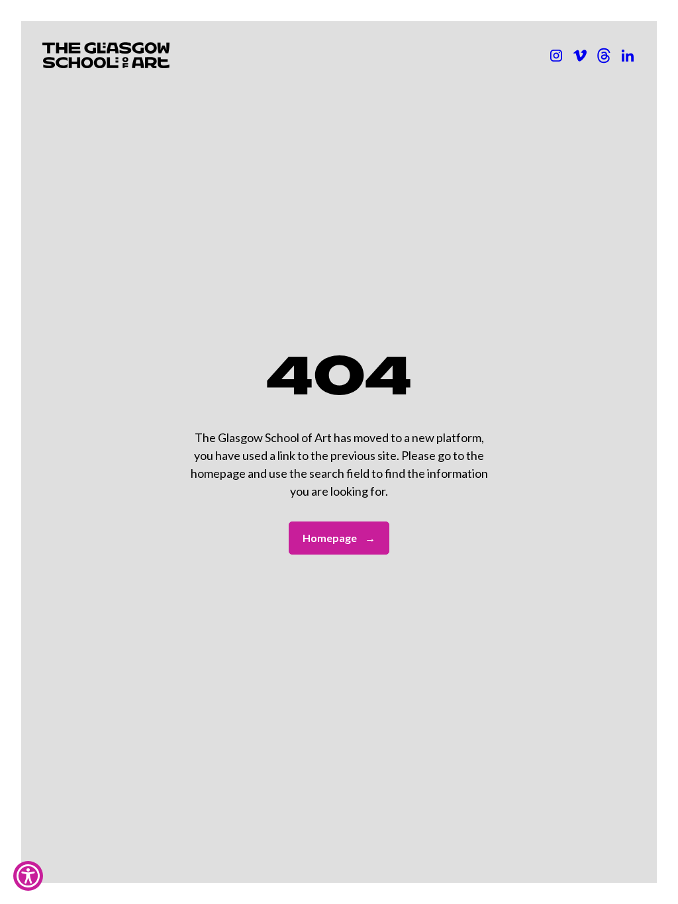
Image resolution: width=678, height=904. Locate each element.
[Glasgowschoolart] (556, 56)
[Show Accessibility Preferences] (28, 876)
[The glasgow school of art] (628, 56)
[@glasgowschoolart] (604, 56)
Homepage (339, 537)
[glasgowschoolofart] (580, 56)
